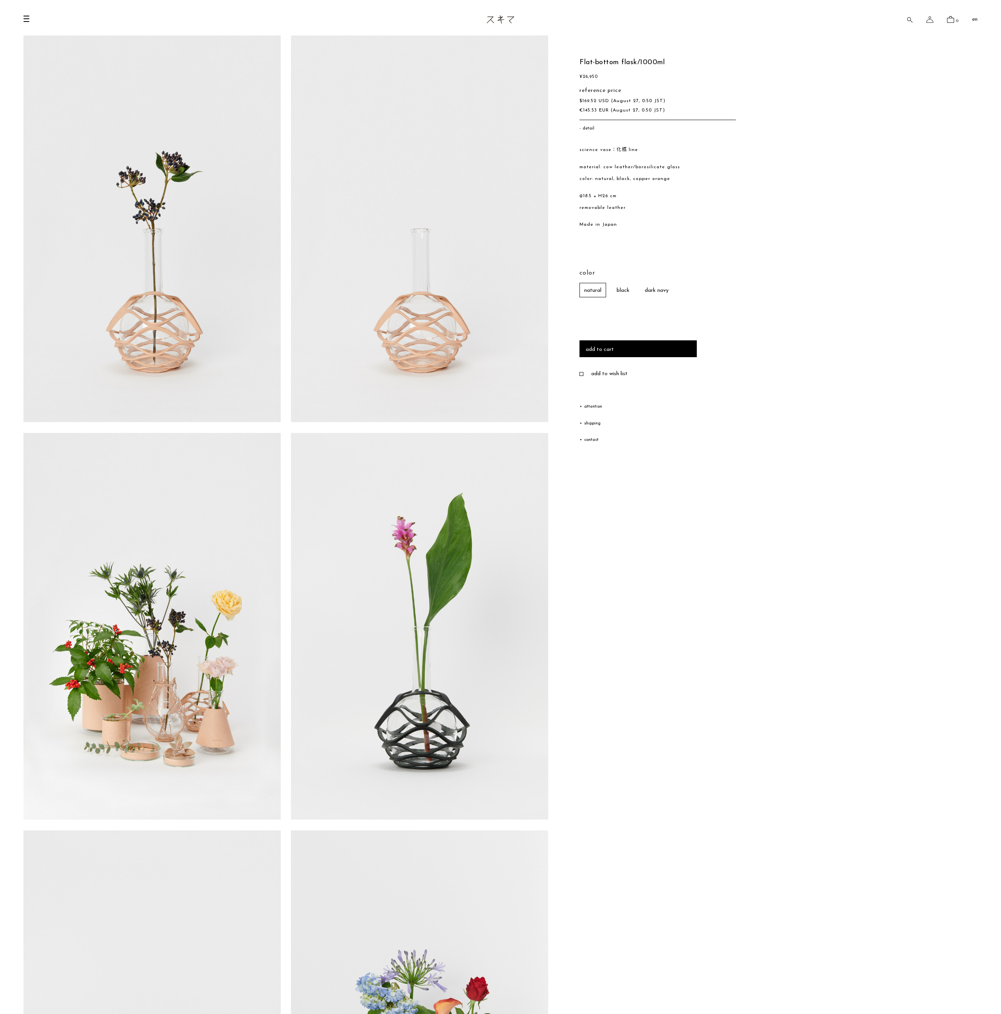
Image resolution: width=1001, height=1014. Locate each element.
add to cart (600, 349)
